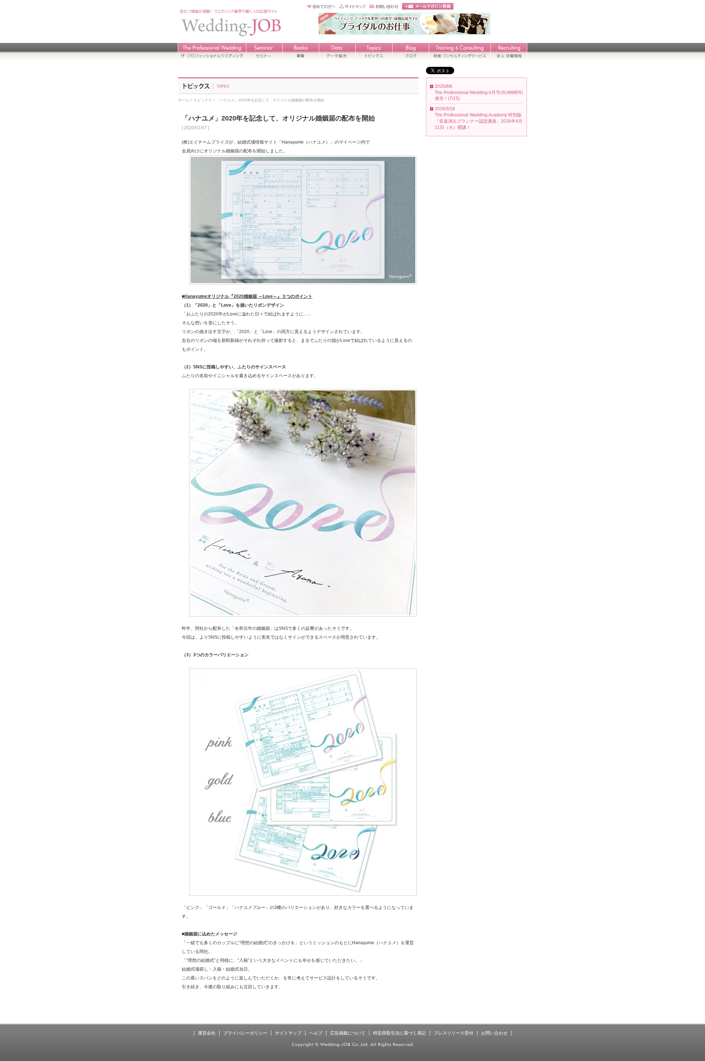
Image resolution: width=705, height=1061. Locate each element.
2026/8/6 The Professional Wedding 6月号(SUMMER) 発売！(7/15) (479, 92)
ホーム (183, 100)
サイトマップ (288, 1033)
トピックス (203, 100)
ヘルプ (315, 1033)
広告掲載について (347, 1033)
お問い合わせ (494, 1033)
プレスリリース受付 (453, 1033)
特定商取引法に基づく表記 (399, 1033)
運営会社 (207, 1033)
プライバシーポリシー (245, 1033)
